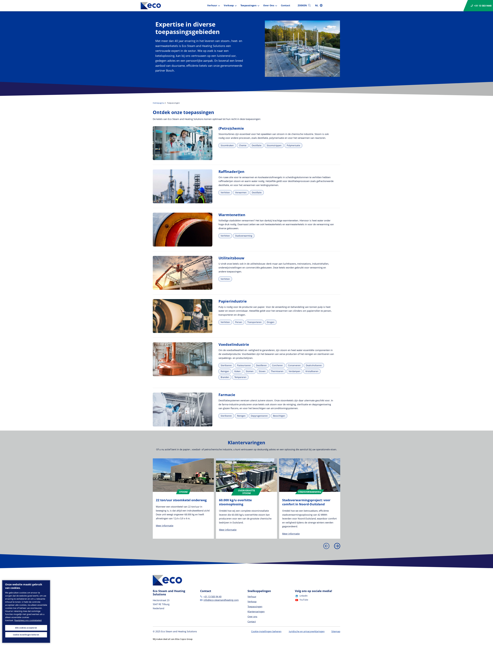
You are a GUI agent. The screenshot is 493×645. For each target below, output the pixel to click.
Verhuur (212, 5)
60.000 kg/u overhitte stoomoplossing (235, 502)
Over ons (268, 5)
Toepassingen (248, 5)
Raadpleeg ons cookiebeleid (28, 620)
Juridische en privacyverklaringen (307, 631)
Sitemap (335, 631)
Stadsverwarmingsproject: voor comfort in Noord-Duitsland (306, 502)
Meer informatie (164, 525)
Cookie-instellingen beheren (266, 631)
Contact (285, 5)
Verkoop (229, 5)
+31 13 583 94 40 (212, 596)
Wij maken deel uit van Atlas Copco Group (172, 639)
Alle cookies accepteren (26, 628)
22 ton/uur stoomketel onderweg (181, 500)
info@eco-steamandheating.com (221, 600)
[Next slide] (337, 546)
